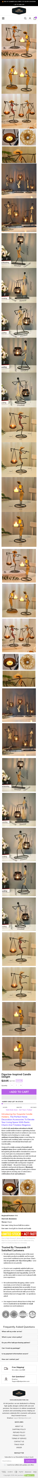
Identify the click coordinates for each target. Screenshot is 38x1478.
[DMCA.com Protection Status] (28, 1475)
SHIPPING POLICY (19, 1429)
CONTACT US (19, 1441)
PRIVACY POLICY (19, 1435)
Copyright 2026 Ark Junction (13, 1475)
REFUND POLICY (19, 1432)
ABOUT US (19, 1426)
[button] (19, 1097)
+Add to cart (19, 1092)
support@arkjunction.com (22, 1418)
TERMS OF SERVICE (19, 1438)
